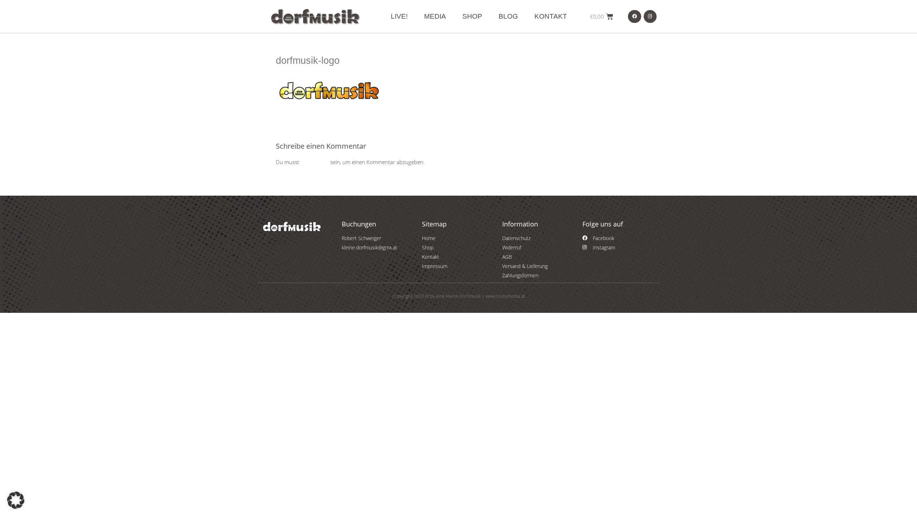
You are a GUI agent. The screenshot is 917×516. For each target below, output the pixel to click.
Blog (508, 16)
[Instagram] (650, 16)
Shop (472, 16)
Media (435, 16)
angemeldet (315, 162)
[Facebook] (634, 16)
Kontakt (550, 16)
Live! (399, 16)
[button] (16, 500)
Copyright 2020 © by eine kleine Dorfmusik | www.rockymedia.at (458, 296)
